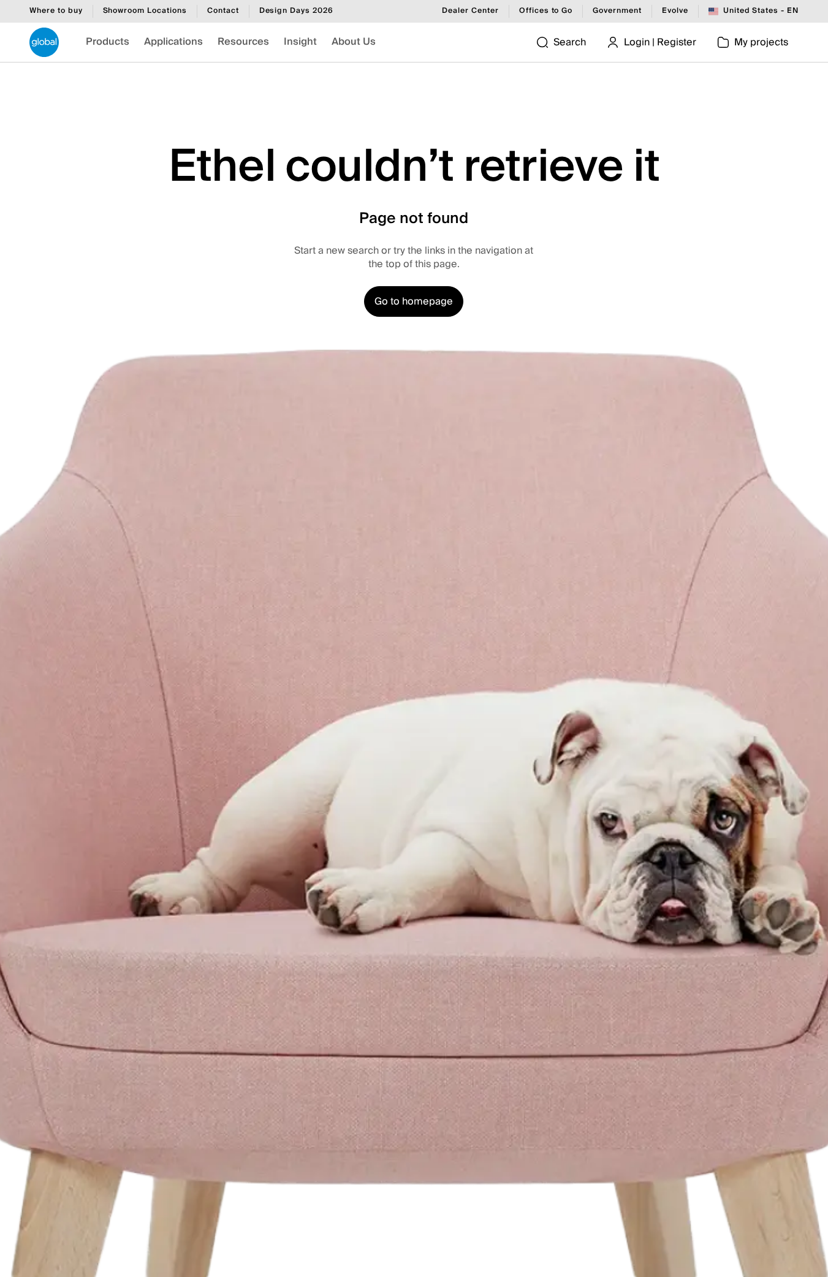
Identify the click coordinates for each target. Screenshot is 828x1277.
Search (569, 42)
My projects (761, 42)
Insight (300, 41)
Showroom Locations (145, 11)
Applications (173, 41)
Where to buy (56, 11)
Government (617, 11)
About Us (354, 41)
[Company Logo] (44, 42)
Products (107, 41)
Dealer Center (470, 11)
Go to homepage (413, 301)
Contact (223, 11)
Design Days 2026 (296, 11)
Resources (243, 41)
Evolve (675, 11)
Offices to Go (545, 11)
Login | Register (660, 42)
